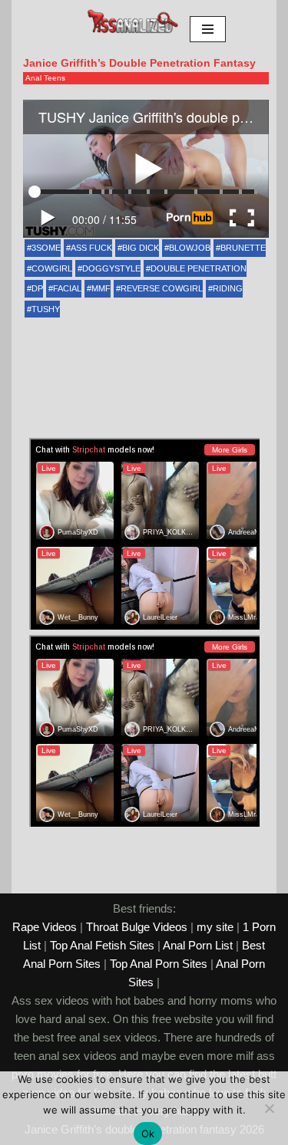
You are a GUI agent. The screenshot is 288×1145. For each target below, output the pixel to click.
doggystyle (111, 268)
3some (46, 247)
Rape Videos (44, 926)
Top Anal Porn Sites (158, 963)
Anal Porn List (198, 945)
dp (37, 288)
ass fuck (91, 247)
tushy (45, 309)
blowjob (189, 247)
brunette (243, 247)
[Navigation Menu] (208, 29)
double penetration (199, 268)
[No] (268, 1108)
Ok (148, 1133)
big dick (140, 247)
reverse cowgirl (162, 288)
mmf (101, 288)
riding (228, 288)
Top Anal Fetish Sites (102, 945)
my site (215, 926)
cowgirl (51, 268)
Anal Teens (45, 78)
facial (67, 288)
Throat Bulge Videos (136, 926)
